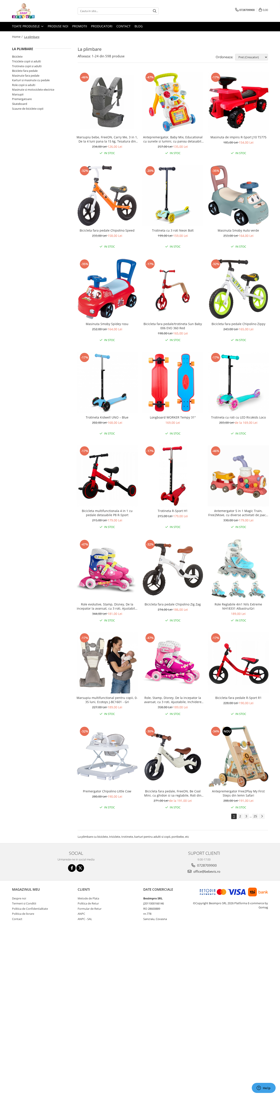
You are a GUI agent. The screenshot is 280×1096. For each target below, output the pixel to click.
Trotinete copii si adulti (27, 66)
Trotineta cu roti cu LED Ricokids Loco (238, 417)
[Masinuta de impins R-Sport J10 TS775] (238, 102)
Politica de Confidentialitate (30, 909)
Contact (123, 26)
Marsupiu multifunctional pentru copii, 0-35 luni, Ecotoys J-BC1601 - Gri (107, 700)
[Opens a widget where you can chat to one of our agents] (264, 1088)
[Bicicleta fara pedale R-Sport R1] (238, 662)
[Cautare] (155, 11)
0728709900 (206, 865)
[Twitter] (80, 868)
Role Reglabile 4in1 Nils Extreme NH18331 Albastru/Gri (238, 606)
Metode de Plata (88, 898)
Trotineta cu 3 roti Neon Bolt (173, 230)
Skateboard (19, 104)
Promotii (79, 26)
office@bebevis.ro (206, 871)
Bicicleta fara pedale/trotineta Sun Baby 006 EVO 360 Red (173, 326)
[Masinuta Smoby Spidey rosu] (107, 289)
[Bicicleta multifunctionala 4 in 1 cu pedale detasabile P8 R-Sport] (107, 476)
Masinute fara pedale (25, 75)
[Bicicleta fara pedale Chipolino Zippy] (238, 289)
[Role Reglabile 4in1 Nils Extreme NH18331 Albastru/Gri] (238, 569)
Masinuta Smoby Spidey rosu (107, 324)
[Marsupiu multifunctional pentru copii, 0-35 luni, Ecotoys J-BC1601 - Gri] (107, 662)
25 (255, 816)
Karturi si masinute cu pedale (31, 80)
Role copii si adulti (23, 85)
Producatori (101, 26)
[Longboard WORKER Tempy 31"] (172, 382)
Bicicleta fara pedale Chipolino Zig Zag (173, 604)
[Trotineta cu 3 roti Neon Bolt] (172, 195)
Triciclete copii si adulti (26, 61)
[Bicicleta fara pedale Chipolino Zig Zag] (172, 569)
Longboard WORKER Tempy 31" (173, 417)
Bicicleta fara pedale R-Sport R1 (238, 698)
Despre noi (19, 898)
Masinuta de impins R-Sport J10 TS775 (238, 137)
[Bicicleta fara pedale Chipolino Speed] (107, 195)
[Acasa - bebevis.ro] (34, 11)
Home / (17, 37)
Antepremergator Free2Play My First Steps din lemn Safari (238, 793)
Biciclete (17, 56)
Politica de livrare (23, 914)
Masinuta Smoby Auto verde (238, 230)
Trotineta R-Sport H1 (173, 511)
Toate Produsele (26, 26)
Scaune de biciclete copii (27, 109)
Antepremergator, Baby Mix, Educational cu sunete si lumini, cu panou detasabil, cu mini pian (173, 139)
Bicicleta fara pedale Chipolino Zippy (238, 324)
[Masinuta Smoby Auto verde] (238, 195)
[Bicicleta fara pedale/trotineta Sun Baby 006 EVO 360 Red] (172, 289)
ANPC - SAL (85, 919)
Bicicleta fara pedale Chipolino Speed (107, 230)
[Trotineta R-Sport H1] (172, 476)
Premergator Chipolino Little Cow (107, 791)
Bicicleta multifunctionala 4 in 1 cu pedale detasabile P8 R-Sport (107, 513)
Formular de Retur (90, 909)
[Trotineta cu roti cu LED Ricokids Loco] (238, 382)
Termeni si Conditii (24, 903)
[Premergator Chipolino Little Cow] (107, 756)
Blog (139, 26)
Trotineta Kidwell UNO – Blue (107, 417)
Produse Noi (58, 26)
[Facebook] (72, 868)
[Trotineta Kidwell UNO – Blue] (107, 382)
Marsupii (17, 94)
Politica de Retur (88, 903)
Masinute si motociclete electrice (33, 89)
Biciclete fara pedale (25, 71)
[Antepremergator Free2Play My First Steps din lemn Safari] (238, 756)
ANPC (81, 914)
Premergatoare (22, 99)
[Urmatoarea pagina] (262, 816)
